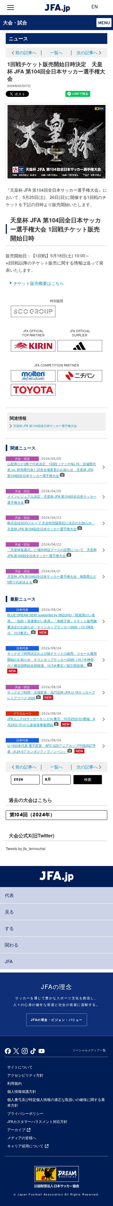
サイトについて (20, 1066)
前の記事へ (25, 52)
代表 (9, 895)
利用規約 (14, 1083)
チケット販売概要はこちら (38, 283)
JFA (9, 961)
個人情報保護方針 (21, 1091)
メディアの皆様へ (21, 1137)
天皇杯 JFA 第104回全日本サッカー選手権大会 (45, 426)
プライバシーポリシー (25, 1113)
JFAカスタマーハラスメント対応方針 (37, 1121)
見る (9, 911)
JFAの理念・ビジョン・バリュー (57, 1020)
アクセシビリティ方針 (25, 1075)
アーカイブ (16, 1129)
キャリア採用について (25, 1145)
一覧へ (56, 52)
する (9, 928)
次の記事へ (87, 52)
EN (94, 7)
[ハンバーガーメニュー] (10, 7)
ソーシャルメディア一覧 (89, 1050)
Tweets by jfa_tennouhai (26, 848)
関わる (11, 945)
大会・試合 (15, 22)
